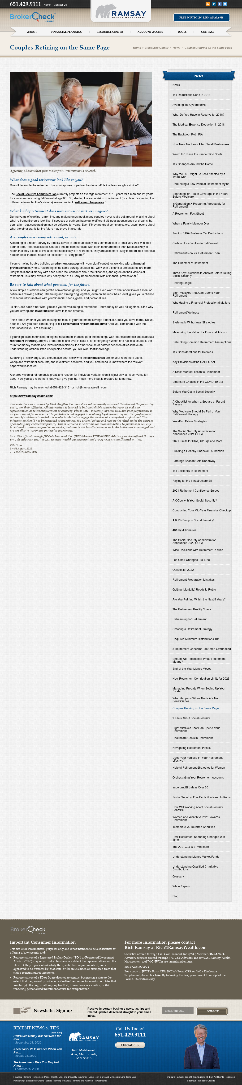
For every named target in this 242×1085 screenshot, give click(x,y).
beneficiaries (96, 357)
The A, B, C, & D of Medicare (191, 846)
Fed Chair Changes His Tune (191, 560)
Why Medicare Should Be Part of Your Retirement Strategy (197, 412)
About (32, 31)
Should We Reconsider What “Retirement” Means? (199, 660)
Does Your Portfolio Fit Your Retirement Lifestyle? (198, 758)
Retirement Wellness (186, 312)
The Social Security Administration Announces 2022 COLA (194, 541)
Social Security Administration (36, 194)
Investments (101, 1081)
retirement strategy (66, 263)
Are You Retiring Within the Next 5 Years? (199, 599)
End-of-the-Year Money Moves (192, 668)
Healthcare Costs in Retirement (193, 738)
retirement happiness (89, 202)
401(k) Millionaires (184, 530)
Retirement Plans (41, 1077)
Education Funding (35, 1081)
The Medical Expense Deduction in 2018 (199, 124)
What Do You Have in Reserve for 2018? (199, 114)
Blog (175, 896)
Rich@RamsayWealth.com (181, 947)
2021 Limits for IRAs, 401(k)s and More (197, 441)
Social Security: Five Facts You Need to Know (202, 797)
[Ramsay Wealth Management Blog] (207, 4)
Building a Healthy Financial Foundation (198, 451)
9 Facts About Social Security (191, 718)
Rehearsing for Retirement (190, 619)
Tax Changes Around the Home (193, 164)
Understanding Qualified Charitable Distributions (195, 867)
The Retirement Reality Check (192, 609)
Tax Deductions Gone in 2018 (192, 95)
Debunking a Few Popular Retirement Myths (201, 184)
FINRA (212, 954)
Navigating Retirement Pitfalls (192, 748)
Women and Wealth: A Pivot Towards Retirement (196, 818)
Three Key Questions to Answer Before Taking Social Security (202, 274)
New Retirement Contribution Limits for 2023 (201, 678)
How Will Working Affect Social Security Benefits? (198, 808)
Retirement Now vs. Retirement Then (196, 253)
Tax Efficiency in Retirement (190, 471)
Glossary (178, 876)
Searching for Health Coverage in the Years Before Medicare (200, 195)
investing (41, 311)
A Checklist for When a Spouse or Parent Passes (199, 402)
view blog (56, 1032)
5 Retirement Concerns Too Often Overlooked (202, 649)
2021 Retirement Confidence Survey (196, 490)
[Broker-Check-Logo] (33, 16)
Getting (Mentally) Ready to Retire (194, 589)
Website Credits (206, 1080)
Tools (182, 31)
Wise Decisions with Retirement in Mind (198, 550)
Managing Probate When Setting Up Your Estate (199, 689)
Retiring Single (182, 283)
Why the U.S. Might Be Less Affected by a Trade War (199, 175)
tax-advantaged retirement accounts (82, 324)
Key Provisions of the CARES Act (194, 362)
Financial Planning (66, 31)
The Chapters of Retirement (190, 263)
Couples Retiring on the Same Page (208, 47)
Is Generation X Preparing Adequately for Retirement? (199, 204)
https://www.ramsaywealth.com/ (31, 396)
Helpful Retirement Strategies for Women (199, 767)
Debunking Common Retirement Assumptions (202, 342)
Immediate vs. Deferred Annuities (194, 827)
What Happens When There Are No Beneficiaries (195, 699)
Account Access (150, 31)
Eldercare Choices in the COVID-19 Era (198, 381)
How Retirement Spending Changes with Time (199, 838)
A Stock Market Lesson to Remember (196, 372)
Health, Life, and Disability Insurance (69, 1077)
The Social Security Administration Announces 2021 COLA (194, 432)
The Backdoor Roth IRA (188, 134)
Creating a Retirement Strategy (192, 629)
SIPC (222, 954)
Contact (208, 31)
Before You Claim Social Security (194, 391)
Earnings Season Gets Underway (194, 461)
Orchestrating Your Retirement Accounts (198, 777)
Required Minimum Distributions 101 (196, 639)
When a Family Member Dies (191, 223)
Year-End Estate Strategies (190, 421)
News (176, 47)
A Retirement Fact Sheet (188, 213)
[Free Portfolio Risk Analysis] (201, 17)
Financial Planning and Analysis (77, 1081)
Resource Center (110, 31)
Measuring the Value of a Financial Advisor (200, 332)
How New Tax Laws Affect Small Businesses (201, 144)
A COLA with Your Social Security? (195, 500)
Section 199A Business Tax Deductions (198, 233)
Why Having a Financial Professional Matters (201, 302)
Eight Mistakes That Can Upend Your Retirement (196, 293)
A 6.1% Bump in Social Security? (194, 520)
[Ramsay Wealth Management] (84, 1036)
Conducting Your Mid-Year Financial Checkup (202, 510)
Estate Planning (53, 1081)
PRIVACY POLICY (137, 966)
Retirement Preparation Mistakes (194, 579)
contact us (130, 1045)
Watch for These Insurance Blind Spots (197, 154)
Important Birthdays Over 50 (190, 787)
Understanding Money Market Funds (196, 856)
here (158, 975)
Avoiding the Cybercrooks (189, 104)
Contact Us (60, 4)
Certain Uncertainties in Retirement (195, 243)
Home (47, 4)
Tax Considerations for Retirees (193, 352)
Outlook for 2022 (183, 569)
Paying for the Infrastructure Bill (192, 480)
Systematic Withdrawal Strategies (194, 322)
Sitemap (191, 1080)
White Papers (181, 886)
